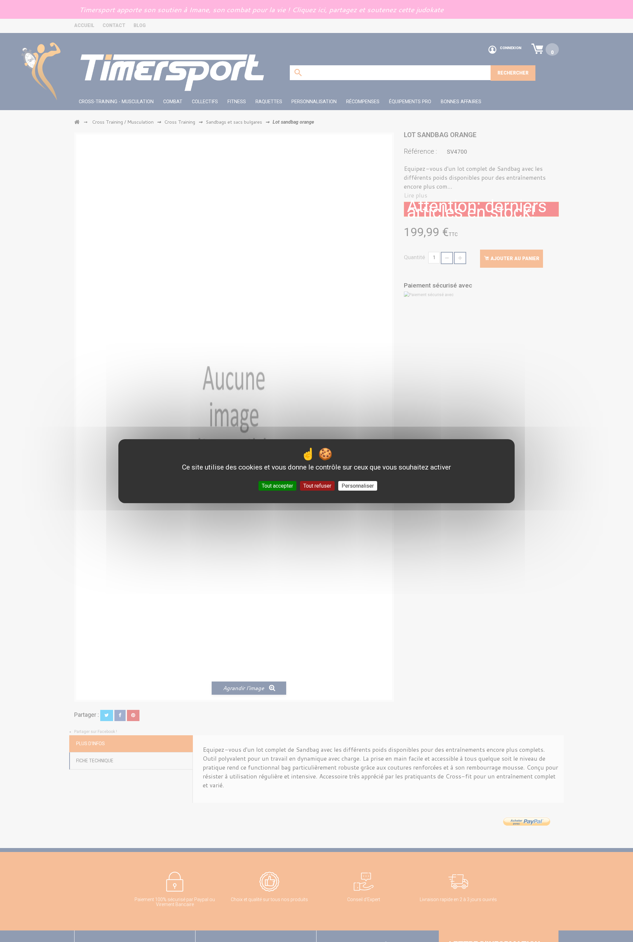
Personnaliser (358, 485)
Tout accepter (277, 485)
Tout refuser (317, 485)
